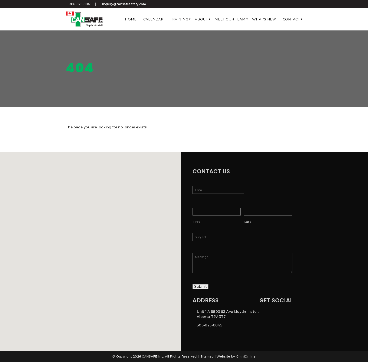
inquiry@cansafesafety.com (123, 4)
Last (247, 221)
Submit (200, 286)
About (201, 19)
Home (131, 19)
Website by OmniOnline (236, 356)
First (196, 221)
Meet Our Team (230, 19)
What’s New (264, 19)
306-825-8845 (79, 4)
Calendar (153, 19)
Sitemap (207, 356)
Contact (291, 19)
